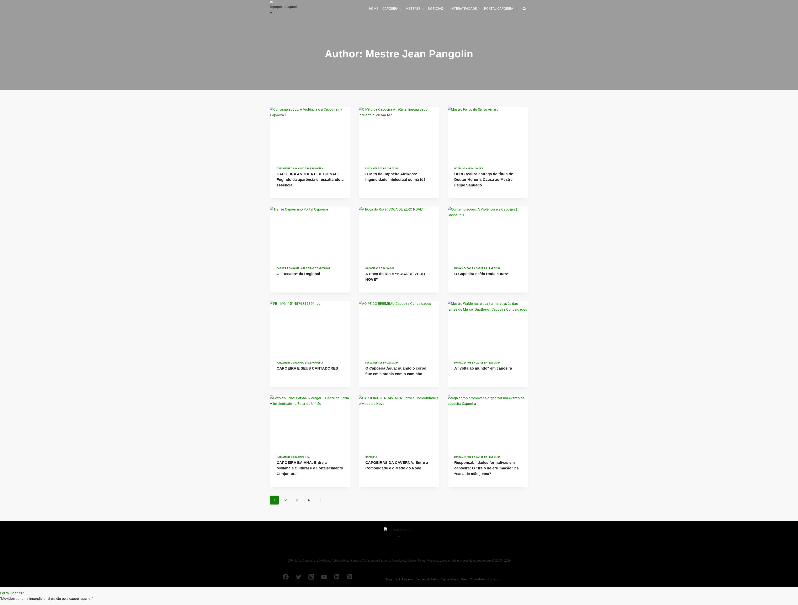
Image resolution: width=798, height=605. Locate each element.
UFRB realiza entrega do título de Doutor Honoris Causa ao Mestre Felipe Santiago (483, 179)
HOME (373, 9)
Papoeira (317, 168)
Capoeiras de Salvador (315, 268)
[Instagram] (311, 577)
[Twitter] (298, 577)
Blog (389, 579)
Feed (464, 579)
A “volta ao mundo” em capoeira (483, 368)
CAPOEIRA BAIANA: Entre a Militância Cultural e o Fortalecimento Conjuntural (310, 468)
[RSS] (350, 577)
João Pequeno (404, 579)
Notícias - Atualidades (468, 168)
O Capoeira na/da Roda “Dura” (481, 274)
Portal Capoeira (12, 593)
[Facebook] (286, 577)
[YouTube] (324, 577)
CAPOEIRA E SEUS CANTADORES (307, 368)
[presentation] (310, 133)
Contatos (493, 579)
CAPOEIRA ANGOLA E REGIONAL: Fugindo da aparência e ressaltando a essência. (310, 179)
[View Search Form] (524, 8)
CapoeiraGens (449, 579)
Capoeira (371, 457)
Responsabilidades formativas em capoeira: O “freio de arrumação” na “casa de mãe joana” (486, 468)
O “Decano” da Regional (298, 274)
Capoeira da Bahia (288, 268)
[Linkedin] (337, 577)
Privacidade (477, 579)
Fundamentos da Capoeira (293, 168)
